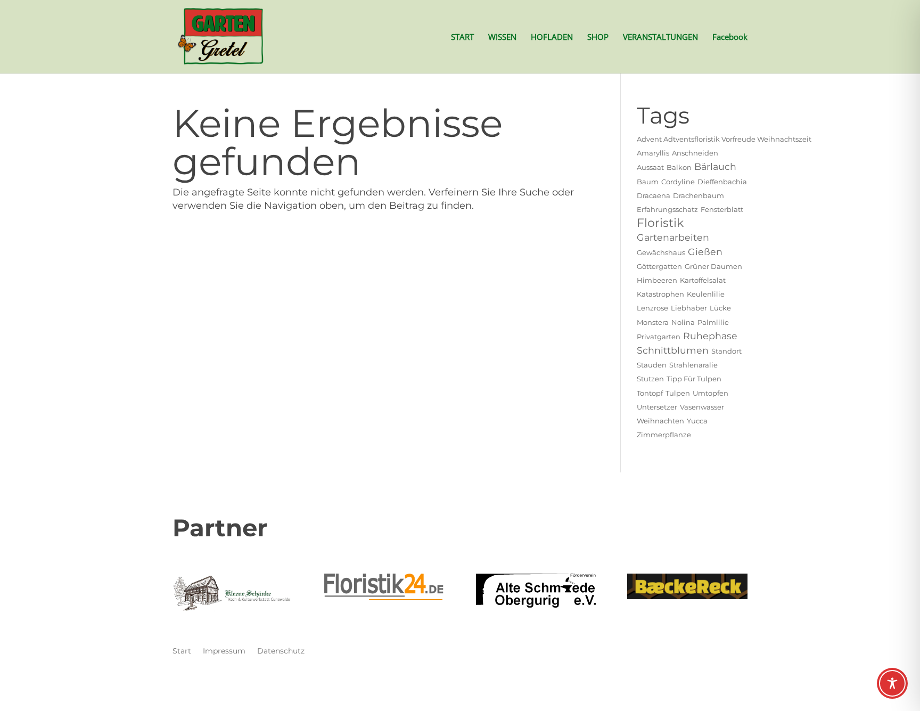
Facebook (730, 37)
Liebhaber (689, 308)
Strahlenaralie (693, 365)
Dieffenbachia (722, 181)
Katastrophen (660, 294)
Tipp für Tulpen (694, 378)
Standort (726, 351)
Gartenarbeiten (673, 237)
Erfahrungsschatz (667, 209)
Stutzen (650, 378)
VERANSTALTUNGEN (660, 37)
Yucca (697, 420)
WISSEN (502, 37)
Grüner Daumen (713, 266)
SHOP (598, 37)
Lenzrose (652, 308)
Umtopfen (710, 393)
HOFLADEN (552, 37)
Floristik (660, 223)
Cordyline (678, 181)
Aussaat (650, 167)
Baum (648, 181)
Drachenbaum (698, 195)
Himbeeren (657, 280)
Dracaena (653, 195)
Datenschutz (281, 651)
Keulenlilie (706, 294)
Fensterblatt (722, 209)
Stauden (652, 365)
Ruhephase (710, 335)
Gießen (705, 251)
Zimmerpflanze (664, 434)
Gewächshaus (661, 252)
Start (181, 651)
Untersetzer (657, 407)
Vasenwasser (702, 407)
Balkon (679, 167)
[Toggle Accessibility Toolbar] (892, 683)
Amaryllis (653, 153)
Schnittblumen (673, 350)
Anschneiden (695, 153)
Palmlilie (713, 322)
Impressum (224, 651)
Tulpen (678, 393)
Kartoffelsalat (703, 280)
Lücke (720, 308)
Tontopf (650, 393)
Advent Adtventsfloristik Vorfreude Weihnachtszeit (724, 139)
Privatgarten (658, 336)
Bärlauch (715, 166)
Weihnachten (660, 420)
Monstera (653, 322)
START (462, 37)
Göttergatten (659, 266)
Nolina (683, 322)
